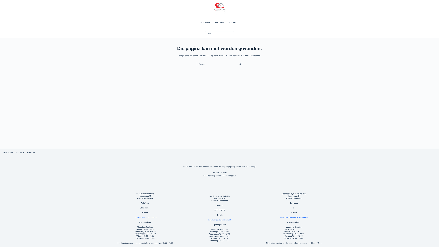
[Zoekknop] (231, 33)
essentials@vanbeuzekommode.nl (294, 217)
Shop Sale (232, 22)
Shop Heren (219, 22)
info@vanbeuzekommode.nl (145, 217)
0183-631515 (221, 173)
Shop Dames (205, 22)
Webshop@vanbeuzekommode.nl (221, 176)
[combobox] (217, 64)
